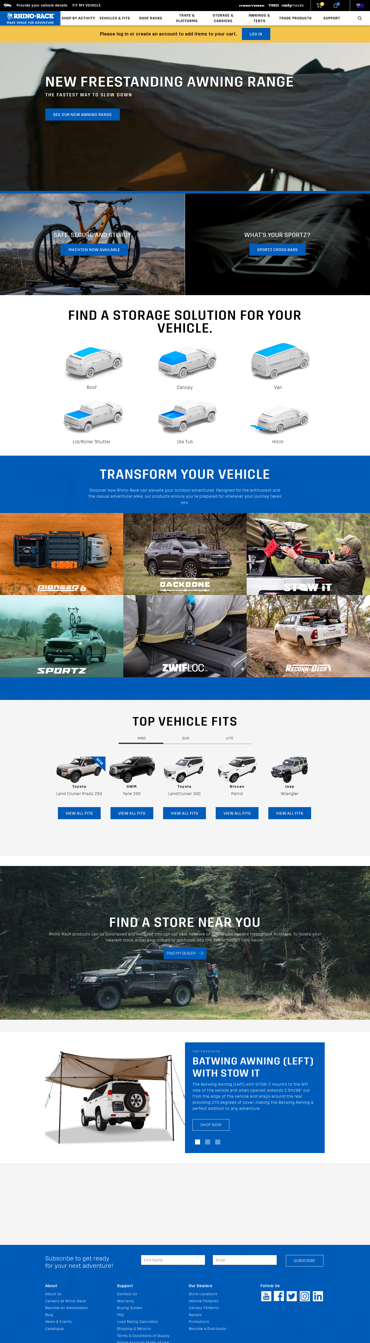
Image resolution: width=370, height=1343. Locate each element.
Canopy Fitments (204, 1308)
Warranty (125, 1301)
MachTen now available (94, 249)
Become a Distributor (208, 1329)
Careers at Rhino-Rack (65, 1301)
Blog (49, 1315)
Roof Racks (150, 18)
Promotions (199, 1322)
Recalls (195, 1315)
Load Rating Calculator (137, 1322)
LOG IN (256, 34)
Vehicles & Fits (114, 18)
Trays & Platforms (187, 18)
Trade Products (295, 18)
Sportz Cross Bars (277, 249)
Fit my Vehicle (86, 5)
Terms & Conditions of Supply (143, 1336)
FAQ (120, 1315)
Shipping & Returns (134, 1329)
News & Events (58, 1322)
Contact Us (127, 1294)
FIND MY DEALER (183, 953)
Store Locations (203, 1294)
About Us (53, 1294)
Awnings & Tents (259, 18)
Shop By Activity (78, 18)
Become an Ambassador (67, 1308)
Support (331, 18)
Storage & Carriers (223, 18)
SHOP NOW (210, 1130)
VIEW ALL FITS (79, 813)
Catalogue (54, 1329)
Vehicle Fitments (204, 1301)
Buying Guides (129, 1308)
